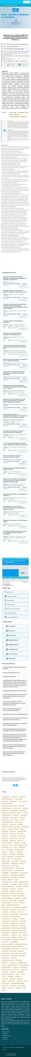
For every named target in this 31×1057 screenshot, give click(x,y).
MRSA (8, 858)
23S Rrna (3, 858)
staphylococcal (12, 851)
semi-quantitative (13, 884)
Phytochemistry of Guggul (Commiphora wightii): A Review (14, 468)
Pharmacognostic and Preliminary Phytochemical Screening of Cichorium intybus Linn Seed (14, 508)
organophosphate (5, 863)
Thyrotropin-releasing (6, 815)
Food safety (22, 828)
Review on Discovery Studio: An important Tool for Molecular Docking (15, 360)
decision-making (18, 822)
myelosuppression (21, 854)
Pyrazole (16, 879)
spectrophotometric (6, 796)
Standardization (5, 893)
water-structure (12, 812)
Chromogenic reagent (19, 870)
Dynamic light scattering (6, 967)
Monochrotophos (15, 865)
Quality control (12, 962)
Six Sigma (24, 842)
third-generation (16, 808)
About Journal (6, 5)
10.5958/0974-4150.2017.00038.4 (13, 407)
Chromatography (14, 863)
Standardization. (21, 895)
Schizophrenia (14, 934)
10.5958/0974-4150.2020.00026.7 (13, 487)
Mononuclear (10, 879)
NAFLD (26, 112)
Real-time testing (25, 826)
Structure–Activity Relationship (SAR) (19, 928)
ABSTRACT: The (18, 976)
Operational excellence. (19, 849)
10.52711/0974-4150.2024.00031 (13, 461)
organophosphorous (6, 865)
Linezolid (4, 856)
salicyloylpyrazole (24, 872)
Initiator (3, 904)
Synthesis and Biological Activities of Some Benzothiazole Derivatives (13, 431)
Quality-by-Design (13, 838)
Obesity (11, 114)
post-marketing (5, 840)
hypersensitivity (22, 923)
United (3, 937)
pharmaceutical (13, 824)
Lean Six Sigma (5, 845)
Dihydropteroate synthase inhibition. (19, 930)
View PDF (11, 64)
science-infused (5, 941)
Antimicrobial (18, 987)
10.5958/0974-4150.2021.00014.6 (13, 364)
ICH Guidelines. (10, 976)
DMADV (15, 845)
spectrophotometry (18, 798)
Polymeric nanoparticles (24, 964)
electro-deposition (14, 914)
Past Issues (5, 1033)
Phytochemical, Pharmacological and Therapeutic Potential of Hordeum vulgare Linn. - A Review (15, 387)
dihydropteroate (14, 921)
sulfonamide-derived (14, 925)
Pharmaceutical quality (23, 845)
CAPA (3, 849)
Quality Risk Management (17, 946)
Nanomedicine (5, 962)
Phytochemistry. (23, 116)
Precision (4, 976)
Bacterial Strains (10, 987)
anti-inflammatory (13, 923)
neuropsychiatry (14, 932)
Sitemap (4, 1049)
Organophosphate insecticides (8, 868)
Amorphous (15, 881)
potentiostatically (5, 914)
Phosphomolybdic (15, 861)
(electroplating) (5, 911)
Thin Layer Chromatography (7, 870)
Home (4, 1047)
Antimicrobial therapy (6, 928)
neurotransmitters (5, 932)
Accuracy (23, 974)
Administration (13, 833)
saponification (17, 898)
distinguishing (22, 863)
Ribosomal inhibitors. (6, 861)
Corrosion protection (6, 918)
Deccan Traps (26, 884)
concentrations (15, 796)
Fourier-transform (22, 953)
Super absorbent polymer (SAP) (13, 904)
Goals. (25, 937)
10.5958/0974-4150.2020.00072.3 (13, 297)
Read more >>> (25, 581)
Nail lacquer (4, 980)
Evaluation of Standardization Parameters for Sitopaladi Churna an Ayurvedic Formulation (15, 532)
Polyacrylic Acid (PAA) (6, 902)
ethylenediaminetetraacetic (7, 798)
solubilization (4, 812)
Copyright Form (10, 604)
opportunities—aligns (22, 831)
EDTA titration (21, 805)
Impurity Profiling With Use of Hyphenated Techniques (15, 494)
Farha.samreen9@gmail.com (12, 46)
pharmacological (5, 925)
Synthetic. (4, 990)
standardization (21, 893)
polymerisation (5, 900)
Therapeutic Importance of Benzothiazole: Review (15, 521)
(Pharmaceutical (22, 835)
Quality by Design (22, 847)
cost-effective (5, 801)
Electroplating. (15, 918)
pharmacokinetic (12, 854)
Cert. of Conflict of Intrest (13, 608)
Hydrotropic (19, 812)
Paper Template (10, 600)
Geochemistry (19, 886)
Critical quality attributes (22, 962)
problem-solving (5, 835)
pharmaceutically (21, 985)
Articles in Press (6, 1035)
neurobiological (5, 817)
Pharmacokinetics (18, 858)
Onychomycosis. (11, 980)
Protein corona (15, 969)
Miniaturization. (5, 831)
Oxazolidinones (10, 856)
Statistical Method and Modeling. (17, 983)
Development (20, 937)
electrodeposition (13, 909)
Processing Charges (10, 613)
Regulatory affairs (5, 847)
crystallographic (5, 884)
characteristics (22, 817)
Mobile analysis (17, 826)
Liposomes (4, 964)
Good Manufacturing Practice (8, 944)
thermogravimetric (21, 900)
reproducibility (12, 891)
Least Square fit (20, 980)
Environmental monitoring (13, 828)
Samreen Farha (10, 44)
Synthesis (4, 879)
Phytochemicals (5, 985)
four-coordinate (14, 877)
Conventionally (5, 888)
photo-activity (4, 916)
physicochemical (16, 948)
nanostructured (24, 948)
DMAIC (10, 845)
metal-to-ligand (22, 874)
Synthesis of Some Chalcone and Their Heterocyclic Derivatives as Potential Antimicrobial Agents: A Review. (14, 400)
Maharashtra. (26, 886)
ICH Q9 (15, 847)
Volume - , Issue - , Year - (17, 61)
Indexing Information (12, 617)
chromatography (14, 810)
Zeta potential (16, 967)
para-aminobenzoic (5, 921)
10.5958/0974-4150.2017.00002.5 (13, 314)
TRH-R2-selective (5, 819)
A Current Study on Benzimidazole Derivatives (13, 321)
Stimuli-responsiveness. (7, 907)
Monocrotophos (5, 872)
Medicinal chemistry (6, 930)
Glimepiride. (26, 812)
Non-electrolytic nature (6, 881)
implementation (13, 840)
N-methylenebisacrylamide (7, 898)
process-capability (13, 835)
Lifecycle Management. (6, 948)
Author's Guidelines (12, 596)
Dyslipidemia (16, 114)
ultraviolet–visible (13, 953)
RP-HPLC (17, 974)
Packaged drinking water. (7, 808)
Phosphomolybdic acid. (14, 872)
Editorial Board (20, 1047)
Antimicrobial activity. (23, 881)
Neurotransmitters (23, 932)
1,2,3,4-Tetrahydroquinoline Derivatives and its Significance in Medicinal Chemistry (15, 444)
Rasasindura (14, 895)
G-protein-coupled (13, 817)
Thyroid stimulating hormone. (8, 822)
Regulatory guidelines (6, 969)
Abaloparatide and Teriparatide (8, 974)
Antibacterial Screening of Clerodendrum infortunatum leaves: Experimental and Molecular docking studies (15, 480)
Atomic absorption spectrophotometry (9, 805)
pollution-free (20, 891)
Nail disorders (20, 978)
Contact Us (14, 5)
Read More (23, 286)
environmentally (25, 808)
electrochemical (5, 909)
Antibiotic (4, 987)
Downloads (5, 1037)
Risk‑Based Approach (6, 946)
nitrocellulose (12, 978)
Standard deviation (5, 983)
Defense (24, 987)
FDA (11, 847)
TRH (11, 819)
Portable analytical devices (7, 826)
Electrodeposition (16, 907)
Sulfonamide (22, 925)
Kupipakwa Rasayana (6, 895)
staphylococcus (20, 851)
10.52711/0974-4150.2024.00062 (13, 283)
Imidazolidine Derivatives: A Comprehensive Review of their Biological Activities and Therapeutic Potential (15, 416)
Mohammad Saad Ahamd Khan (21, 44)
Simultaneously (23, 939)
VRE (12, 858)
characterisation (19, 960)
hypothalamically (15, 815)
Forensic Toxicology (20, 868)
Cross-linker (14, 902)
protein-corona (13, 951)
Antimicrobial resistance (20, 856)
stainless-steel (13, 911)
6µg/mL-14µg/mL (20, 971)
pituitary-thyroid (24, 815)
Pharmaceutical (5, 824)
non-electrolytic (13, 874)
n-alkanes (26, 980)
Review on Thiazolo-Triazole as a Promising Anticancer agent (12, 456)
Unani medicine (20, 112)
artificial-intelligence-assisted (8, 960)
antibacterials (4, 851)
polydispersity (20, 951)
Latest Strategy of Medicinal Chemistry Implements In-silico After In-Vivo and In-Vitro (14, 347)
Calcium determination (23, 801)
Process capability (9, 849)
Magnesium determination (7, 803)
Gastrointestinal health (14, 116)
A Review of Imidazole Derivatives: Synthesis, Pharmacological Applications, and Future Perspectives (15, 278)
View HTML (24, 64)
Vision (19, 934)
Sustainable (13, 937)
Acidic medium (22, 902)
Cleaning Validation (14, 941)
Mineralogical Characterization (8, 886)
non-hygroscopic (5, 874)
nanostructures (5, 951)
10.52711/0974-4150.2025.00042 (12, 48)
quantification (20, 824)
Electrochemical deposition (14, 916)
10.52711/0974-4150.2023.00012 (13, 378)
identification (23, 861)
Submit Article (9, 592)
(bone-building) (5, 971)
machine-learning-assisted (7, 842)
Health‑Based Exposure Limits (21, 944)
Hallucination (25, 934)
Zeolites (20, 884)
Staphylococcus (22, 877)
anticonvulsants (5, 923)
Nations (8, 937)
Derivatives (22, 819)
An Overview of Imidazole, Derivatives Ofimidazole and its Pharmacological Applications (14, 373)
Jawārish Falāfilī (12, 112)
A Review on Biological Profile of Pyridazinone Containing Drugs (12, 333)
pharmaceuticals (13, 900)
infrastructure (20, 840)
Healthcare (4, 828)
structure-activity (22, 921)
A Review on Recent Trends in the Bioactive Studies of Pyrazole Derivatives (15, 291)
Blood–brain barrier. (24, 969)
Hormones (16, 819)
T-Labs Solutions (11, 1055)
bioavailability (4, 854)
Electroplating (25, 907)
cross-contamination (6, 939)
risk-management (15, 939)
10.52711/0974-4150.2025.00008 (13, 424)
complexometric (22, 796)
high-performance (5, 810)
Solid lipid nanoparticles (12, 964)
